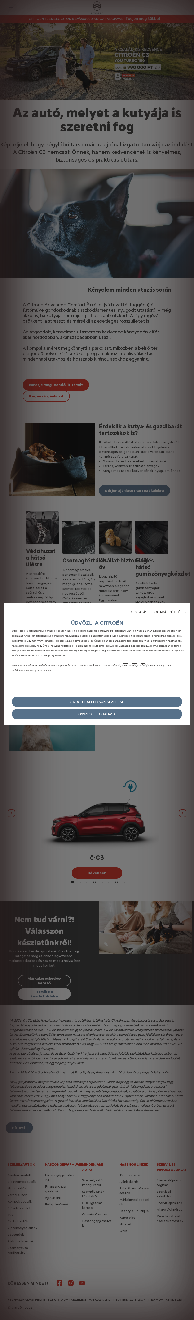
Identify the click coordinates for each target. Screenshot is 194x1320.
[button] (157, 612)
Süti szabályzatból (134, 665)
